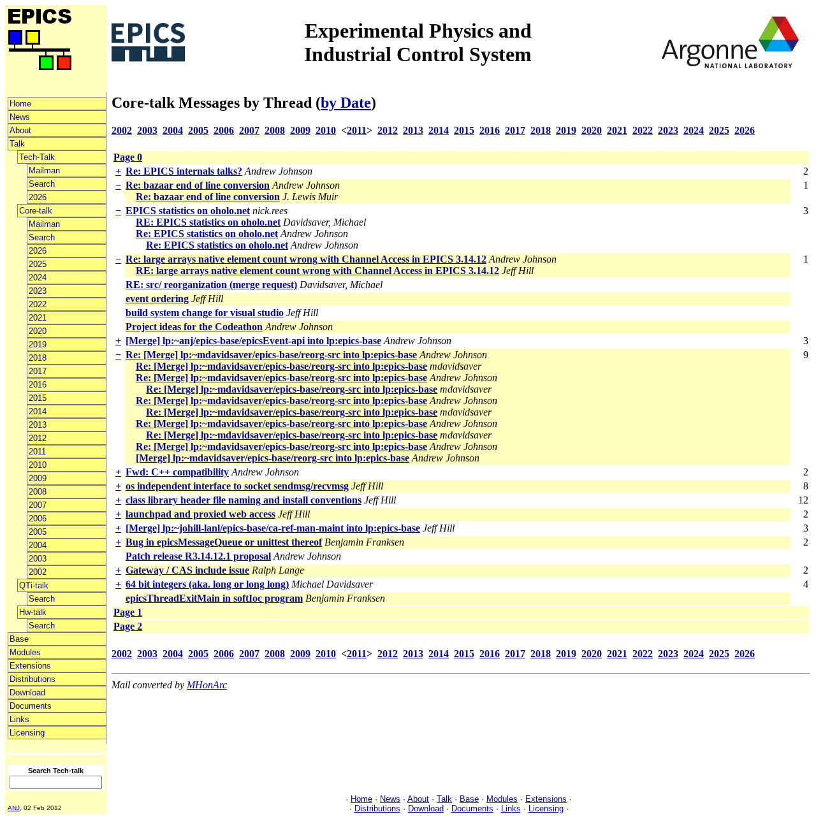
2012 (38, 438)
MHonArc (207, 684)
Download (27, 692)
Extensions (30, 665)
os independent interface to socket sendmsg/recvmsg (237, 486)
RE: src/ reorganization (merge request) (211, 284)
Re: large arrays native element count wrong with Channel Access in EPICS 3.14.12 (306, 259)
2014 (38, 411)
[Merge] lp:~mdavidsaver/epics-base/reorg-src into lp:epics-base (272, 458)
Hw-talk (33, 612)
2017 (38, 371)
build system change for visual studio (205, 312)
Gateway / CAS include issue (187, 570)
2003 (38, 558)
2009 (38, 478)
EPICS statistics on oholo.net (188, 210)
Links (19, 719)
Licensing (27, 732)
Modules (25, 652)
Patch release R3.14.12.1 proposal (198, 556)
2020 (38, 331)
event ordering (157, 298)
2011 (37, 451)
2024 (38, 277)
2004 (38, 545)
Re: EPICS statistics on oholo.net (207, 233)
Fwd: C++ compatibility (177, 472)
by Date (346, 102)
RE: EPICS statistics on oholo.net (208, 222)
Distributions (32, 679)
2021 (38, 318)
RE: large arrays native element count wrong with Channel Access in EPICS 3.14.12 (317, 270)
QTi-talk (33, 585)
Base (19, 639)
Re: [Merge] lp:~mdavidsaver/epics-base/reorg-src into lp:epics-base (271, 354)
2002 (38, 572)
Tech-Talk (37, 157)
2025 (38, 264)
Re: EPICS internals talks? (184, 171)
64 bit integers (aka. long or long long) (207, 584)
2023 (38, 291)
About (20, 130)
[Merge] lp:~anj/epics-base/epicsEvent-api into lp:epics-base (253, 340)
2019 (38, 344)
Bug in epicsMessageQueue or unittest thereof (224, 542)
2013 (38, 425)
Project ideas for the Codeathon (194, 326)
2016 (38, 384)
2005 (38, 532)
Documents (31, 706)
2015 (38, 398)
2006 (38, 518)
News (20, 117)
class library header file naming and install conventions (243, 500)
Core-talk (35, 210)
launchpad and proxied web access (200, 514)
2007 (38, 505)
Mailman (44, 170)
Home (20, 103)
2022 (38, 304)
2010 (38, 465)
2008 (38, 491)
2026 (38, 197)
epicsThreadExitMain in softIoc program (214, 598)
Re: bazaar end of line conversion (198, 185)
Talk (17, 144)
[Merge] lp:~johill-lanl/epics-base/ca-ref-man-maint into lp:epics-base (273, 528)
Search (42, 184)
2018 (38, 358)
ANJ (14, 807)
